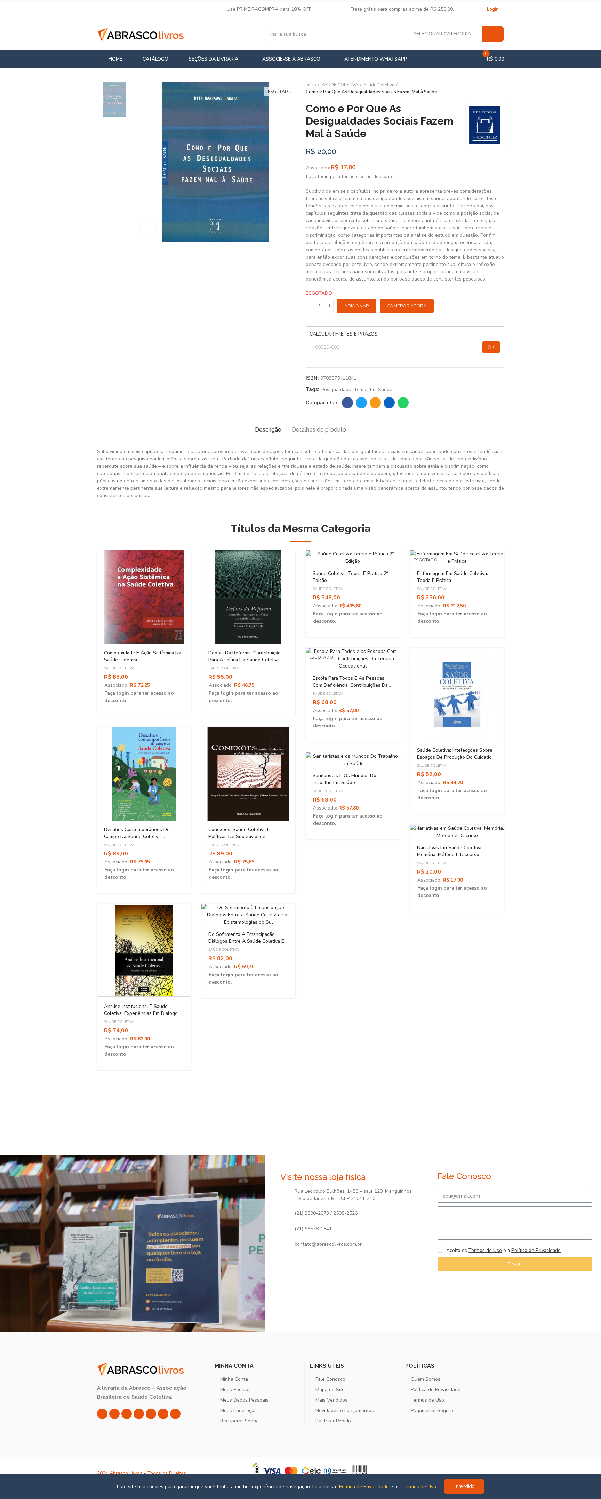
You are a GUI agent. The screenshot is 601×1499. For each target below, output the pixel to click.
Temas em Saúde (373, 389)
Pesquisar (493, 34)
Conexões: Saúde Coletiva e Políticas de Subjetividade (239, 833)
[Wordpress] (175, 1414)
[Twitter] (126, 1414)
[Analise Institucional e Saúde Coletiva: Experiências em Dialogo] (144, 951)
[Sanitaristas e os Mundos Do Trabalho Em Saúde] (353, 759)
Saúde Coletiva (119, 668)
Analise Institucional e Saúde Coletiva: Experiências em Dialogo (141, 1010)
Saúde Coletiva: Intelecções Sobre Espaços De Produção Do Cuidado (454, 753)
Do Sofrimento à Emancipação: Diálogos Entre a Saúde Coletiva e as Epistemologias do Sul (246, 941)
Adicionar (356, 305)
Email (375, 402)
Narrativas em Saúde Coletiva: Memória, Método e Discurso (449, 851)
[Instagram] (102, 1414)
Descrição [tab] (268, 429)
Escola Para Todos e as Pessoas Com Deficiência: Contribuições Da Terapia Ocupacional (350, 685)
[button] (78, 815)
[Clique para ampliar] (148, 229)
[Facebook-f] (114, 1414)
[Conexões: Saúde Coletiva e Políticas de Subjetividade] (248, 774)
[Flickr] (163, 1414)
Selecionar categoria (442, 34)
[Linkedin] (139, 1414)
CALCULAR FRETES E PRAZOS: (344, 334)
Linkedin (389, 402)
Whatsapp (403, 402)
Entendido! (464, 1486)
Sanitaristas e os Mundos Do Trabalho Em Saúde (344, 779)
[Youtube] (151, 1414)
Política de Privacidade (536, 1250)
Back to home (490, 88)
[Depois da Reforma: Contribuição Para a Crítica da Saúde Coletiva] (248, 597)
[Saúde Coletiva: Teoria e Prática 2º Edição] (353, 557)
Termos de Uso (485, 1250)
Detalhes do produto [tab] (319, 429)
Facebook (347, 402)
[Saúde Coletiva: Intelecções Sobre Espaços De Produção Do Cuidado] (457, 695)
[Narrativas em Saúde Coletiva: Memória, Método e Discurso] (457, 832)
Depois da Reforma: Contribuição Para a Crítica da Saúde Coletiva (244, 656)
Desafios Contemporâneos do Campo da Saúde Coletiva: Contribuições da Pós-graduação (140, 836)
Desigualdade (336, 389)
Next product (499, 88)
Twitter (361, 402)
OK (491, 347)
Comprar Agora (406, 305)
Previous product (481, 88)
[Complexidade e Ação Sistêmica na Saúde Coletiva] (144, 597)
